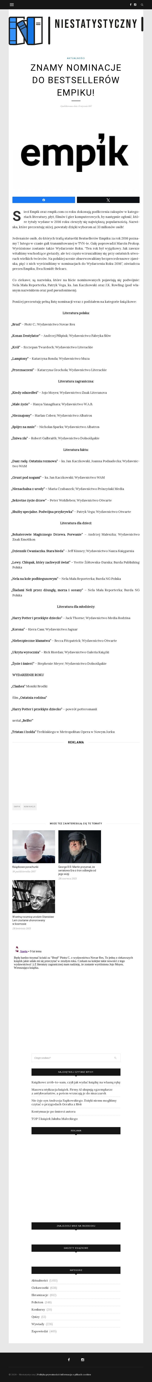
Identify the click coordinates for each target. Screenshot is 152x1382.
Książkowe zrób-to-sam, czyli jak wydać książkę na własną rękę (76, 1082)
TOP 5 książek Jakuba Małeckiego (55, 1119)
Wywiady (38, 1324)
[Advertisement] (76, 773)
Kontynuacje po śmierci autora (53, 1111)
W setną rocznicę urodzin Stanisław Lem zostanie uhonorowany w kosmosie (33, 920)
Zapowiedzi (40, 1331)
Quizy (35, 1317)
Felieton (37, 1302)
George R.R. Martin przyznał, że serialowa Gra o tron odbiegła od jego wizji (77, 870)
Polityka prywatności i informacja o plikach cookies (64, 1374)
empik (17, 807)
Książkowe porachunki (25, 866)
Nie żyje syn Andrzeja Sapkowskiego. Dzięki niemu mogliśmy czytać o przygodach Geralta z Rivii (74, 1102)
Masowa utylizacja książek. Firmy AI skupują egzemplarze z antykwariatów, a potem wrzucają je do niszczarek (72, 1091)
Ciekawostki (40, 1288)
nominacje (29, 807)
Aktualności (76, 58)
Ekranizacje (40, 1295)
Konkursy (38, 1309)
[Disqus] (76, 991)
